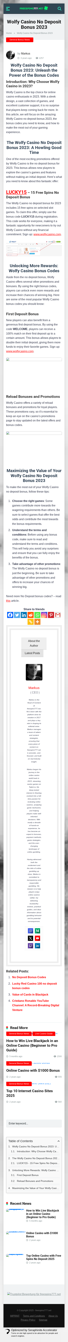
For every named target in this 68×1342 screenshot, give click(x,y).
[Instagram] (44, 615)
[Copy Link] (31, 622)
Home (9, 33)
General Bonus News (20, 40)
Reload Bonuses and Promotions (35, 1181)
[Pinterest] (51, 615)
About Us (53, 1316)
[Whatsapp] (37, 615)
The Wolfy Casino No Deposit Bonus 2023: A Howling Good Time (36, 1158)
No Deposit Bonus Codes (29, 977)
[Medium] (37, 930)
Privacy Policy (28, 1320)
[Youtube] (37, 938)
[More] (37, 622)
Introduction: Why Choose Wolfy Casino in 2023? (38, 1151)
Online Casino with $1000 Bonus (33, 1070)
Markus (25, 53)
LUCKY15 (16, 192)
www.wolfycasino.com (47, 234)
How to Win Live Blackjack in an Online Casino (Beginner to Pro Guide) (32, 1045)
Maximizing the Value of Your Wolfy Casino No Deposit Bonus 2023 (36, 1188)
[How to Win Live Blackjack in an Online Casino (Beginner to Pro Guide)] (16, 1208)
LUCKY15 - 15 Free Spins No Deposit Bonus (38, 1163)
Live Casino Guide (44, 1033)
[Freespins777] (34, 8)
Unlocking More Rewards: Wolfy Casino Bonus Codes (36, 1170)
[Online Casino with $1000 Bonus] (34, 1064)
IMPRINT (15, 1316)
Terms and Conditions (34, 1316)
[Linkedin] (24, 615)
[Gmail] (58, 615)
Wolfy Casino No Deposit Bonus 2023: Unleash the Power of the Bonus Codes (36, 1146)
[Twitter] (17, 615)
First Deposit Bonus (28, 1175)
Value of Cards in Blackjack (30, 994)
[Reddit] (31, 615)
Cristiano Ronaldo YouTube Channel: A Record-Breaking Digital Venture (35, 1005)
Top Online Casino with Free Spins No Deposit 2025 (43, 1257)
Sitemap (43, 1320)
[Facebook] (10, 615)
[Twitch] (30, 945)
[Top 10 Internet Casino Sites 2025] (34, 1084)
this (8, 600)
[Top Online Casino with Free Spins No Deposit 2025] (16, 1253)
